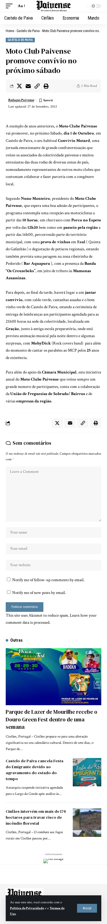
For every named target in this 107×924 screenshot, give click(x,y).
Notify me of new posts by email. (39, 592)
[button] (87, 908)
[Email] (28, 86)
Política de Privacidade (27, 908)
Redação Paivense (21, 100)
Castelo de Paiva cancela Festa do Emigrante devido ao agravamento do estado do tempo (34, 770)
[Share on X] (19, 86)
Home (10, 31)
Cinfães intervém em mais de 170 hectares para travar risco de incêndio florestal (36, 817)
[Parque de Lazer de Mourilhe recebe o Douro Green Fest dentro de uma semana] (53, 676)
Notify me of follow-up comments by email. (48, 580)
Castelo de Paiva (28, 31)
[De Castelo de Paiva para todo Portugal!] (54, 6)
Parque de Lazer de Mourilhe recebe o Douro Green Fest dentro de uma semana (51, 719)
